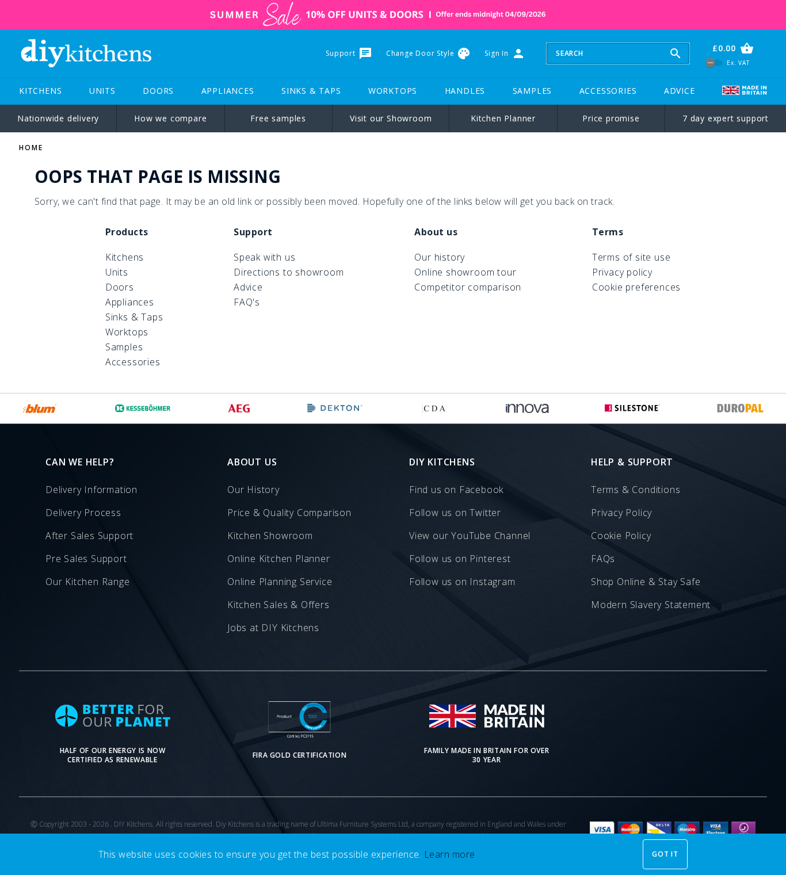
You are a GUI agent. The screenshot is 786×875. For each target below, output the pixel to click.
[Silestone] (632, 408)
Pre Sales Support (86, 558)
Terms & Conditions (635, 489)
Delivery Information (91, 489)
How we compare (170, 118)
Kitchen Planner (503, 118)
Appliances (227, 90)
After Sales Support (89, 535)
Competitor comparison (467, 287)
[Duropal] (740, 408)
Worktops (392, 90)
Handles (465, 90)
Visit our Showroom (391, 118)
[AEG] (239, 408)
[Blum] (40, 408)
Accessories (608, 90)
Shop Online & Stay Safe (645, 581)
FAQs (603, 558)
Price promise (610, 118)
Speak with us (264, 257)
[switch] (714, 62)
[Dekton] (335, 408)
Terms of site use (631, 257)
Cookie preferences (636, 287)
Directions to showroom (289, 272)
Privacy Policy (621, 512)
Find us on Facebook (456, 489)
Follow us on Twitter (455, 512)
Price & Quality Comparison (289, 512)
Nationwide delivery (58, 118)
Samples (532, 90)
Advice (679, 90)
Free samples (278, 118)
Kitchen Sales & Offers (278, 604)
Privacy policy (622, 272)
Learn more (449, 854)
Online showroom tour (465, 272)
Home (31, 147)
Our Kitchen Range (87, 581)
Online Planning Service (279, 581)
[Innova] (527, 408)
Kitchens (40, 90)
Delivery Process (83, 512)
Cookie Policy (621, 535)
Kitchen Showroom (270, 535)
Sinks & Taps (311, 90)
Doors (158, 90)
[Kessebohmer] (143, 408)
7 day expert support (725, 118)
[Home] (85, 53)
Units (102, 90)
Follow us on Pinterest (460, 558)
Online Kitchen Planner (278, 558)
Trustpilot (673, 699)
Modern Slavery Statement (651, 604)
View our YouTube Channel (470, 535)
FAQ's (247, 302)
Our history (439, 257)
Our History (253, 489)
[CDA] (434, 408)
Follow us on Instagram (462, 581)
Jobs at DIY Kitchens (273, 627)
